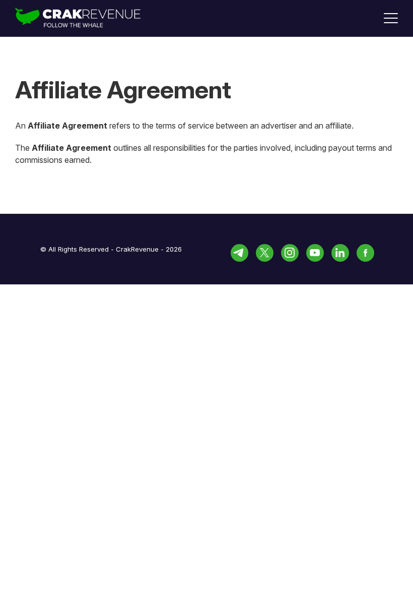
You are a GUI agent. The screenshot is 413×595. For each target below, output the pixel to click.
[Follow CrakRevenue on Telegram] (239, 253)
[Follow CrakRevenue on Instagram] (290, 253)
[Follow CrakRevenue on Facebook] (365, 253)
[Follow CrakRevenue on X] (264, 253)
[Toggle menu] (391, 18)
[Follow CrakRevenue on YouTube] (315, 253)
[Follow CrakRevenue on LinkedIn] (340, 253)
